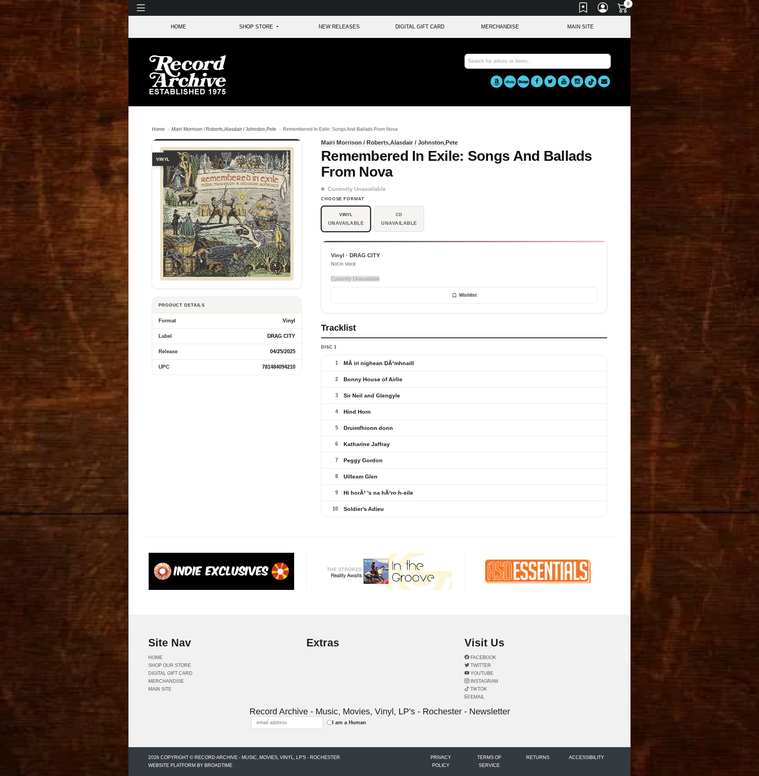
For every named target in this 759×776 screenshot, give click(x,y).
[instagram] (577, 81)
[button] (259, 27)
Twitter (480, 665)
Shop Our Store (169, 665)
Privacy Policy (440, 761)
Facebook (482, 657)
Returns (537, 757)
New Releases (339, 27)
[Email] (604, 81)
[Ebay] (510, 82)
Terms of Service (489, 761)
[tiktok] (590, 82)
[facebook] (537, 81)
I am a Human (349, 722)
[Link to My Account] (603, 9)
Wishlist (468, 295)
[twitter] (550, 81)
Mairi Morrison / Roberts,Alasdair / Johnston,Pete (224, 129)
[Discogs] (523, 82)
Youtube (481, 673)
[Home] (187, 74)
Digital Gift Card (419, 27)
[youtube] (563, 81)
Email (477, 697)
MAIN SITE (580, 27)
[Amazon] (496, 82)
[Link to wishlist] (583, 9)
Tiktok (478, 689)
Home (158, 129)
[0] (623, 9)
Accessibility (586, 757)
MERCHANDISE (500, 27)
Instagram (483, 681)
